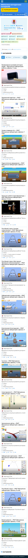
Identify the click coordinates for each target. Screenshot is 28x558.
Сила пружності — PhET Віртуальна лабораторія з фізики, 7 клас (13, 392)
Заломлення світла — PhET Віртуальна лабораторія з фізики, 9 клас (13, 425)
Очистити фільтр (6, 44)
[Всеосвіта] (2, 1)
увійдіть (9, 49)
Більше (6, 29)
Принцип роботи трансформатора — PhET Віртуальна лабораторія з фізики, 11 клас (14, 197)
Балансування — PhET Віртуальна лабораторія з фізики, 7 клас (13, 520)
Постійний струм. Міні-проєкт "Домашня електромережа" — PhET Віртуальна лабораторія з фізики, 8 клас (13, 264)
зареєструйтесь (17, 49)
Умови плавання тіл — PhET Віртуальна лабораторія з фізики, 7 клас (13, 132)
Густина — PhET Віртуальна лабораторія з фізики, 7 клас (11, 361)
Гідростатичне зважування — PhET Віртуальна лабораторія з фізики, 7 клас (13, 164)
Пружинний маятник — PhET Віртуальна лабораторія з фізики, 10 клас (13, 99)
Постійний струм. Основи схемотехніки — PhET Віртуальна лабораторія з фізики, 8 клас (12, 230)
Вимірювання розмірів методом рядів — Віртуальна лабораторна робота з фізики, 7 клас (12, 66)
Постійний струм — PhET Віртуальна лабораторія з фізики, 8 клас (13, 489)
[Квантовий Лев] (14, 21)
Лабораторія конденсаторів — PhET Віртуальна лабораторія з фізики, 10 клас (13, 297)
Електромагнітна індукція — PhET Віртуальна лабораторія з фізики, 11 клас (13, 330)
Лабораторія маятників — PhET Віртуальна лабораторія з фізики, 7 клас (13, 457)
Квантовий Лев (9, 28)
